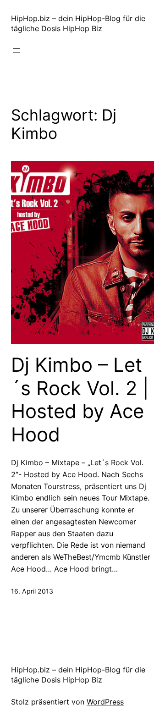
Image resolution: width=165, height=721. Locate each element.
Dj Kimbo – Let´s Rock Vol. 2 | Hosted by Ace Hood (80, 399)
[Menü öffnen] (16, 50)
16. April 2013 (32, 591)
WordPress (105, 701)
